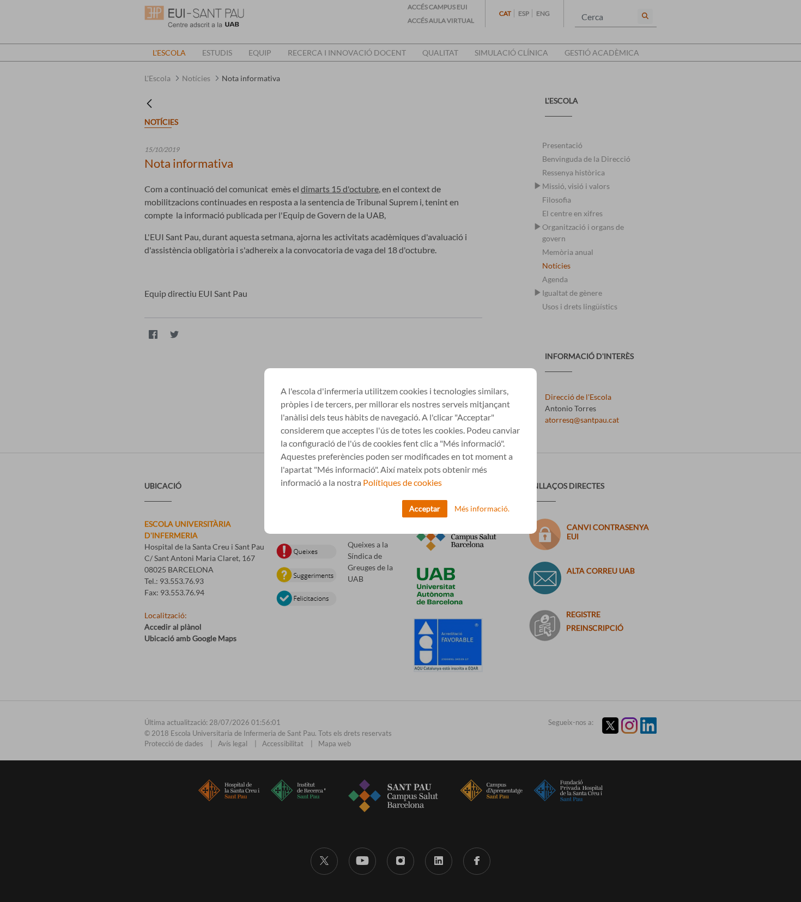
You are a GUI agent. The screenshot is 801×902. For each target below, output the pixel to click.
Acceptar (424, 508)
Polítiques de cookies (402, 482)
